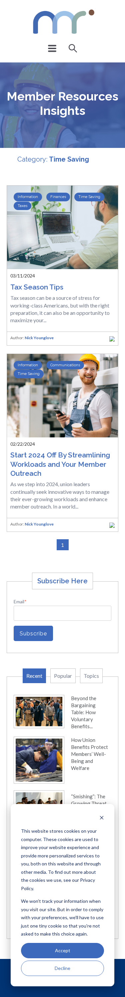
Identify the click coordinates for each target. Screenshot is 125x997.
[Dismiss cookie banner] (101, 818)
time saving (89, 197)
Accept (62, 950)
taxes (22, 206)
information (28, 197)
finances (58, 197)
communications (65, 365)
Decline (62, 968)
